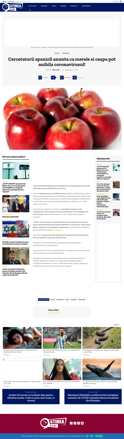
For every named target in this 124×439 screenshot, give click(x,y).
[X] (118, 1)
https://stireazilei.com (54, 313)
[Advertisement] (62, 32)
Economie (100, 209)
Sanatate (43, 47)
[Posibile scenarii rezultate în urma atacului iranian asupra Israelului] (15, 228)
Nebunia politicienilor (10, 217)
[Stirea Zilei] (40, 312)
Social (38, 47)
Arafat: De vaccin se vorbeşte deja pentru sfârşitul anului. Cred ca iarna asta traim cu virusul (31, 398)
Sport (98, 181)
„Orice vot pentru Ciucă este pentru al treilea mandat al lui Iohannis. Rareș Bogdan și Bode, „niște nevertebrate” (14, 272)
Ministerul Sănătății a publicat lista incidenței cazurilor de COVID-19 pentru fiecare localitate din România (93, 398)
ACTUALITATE (101, 194)
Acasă (33, 47)
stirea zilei (81, 299)
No (92, 436)
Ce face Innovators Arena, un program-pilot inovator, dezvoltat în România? (104, 215)
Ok (87, 436)
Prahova (4, 181)
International (6, 239)
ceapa (52, 299)
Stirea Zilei (55, 70)
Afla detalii (99, 436)
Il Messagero (58, 230)
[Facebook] (113, 1)
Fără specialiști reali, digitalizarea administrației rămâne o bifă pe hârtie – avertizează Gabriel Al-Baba (104, 201)
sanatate (74, 299)
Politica (4, 266)
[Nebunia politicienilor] (15, 203)
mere (67, 299)
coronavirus (60, 299)
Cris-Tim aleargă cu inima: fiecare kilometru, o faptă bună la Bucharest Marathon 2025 (103, 187)
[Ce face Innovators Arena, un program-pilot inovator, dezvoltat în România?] (116, 212)
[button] (30, 10)
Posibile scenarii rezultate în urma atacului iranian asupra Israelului (15, 243)
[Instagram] (116, 1)
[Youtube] (120, 1)
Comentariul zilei (7, 214)
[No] (122, 436)
